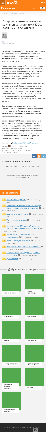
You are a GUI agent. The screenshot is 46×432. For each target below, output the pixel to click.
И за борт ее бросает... (16, 199)
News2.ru (7, 427)
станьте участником (24, 175)
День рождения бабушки (9, 410)
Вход (43, 3)
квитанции (18, 148)
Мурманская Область (16, 150)
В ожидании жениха (11, 364)
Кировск (27, 150)
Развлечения (8, 8)
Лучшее (5, 14)
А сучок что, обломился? (17, 214)
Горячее (14, 14)
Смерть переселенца (31, 292)
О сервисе (13, 427)
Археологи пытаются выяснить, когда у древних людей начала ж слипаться (23, 206)
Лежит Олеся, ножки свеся (18, 240)
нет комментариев (10, 152)
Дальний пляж (9, 316)
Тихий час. (7, 340)
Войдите (10, 175)
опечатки (7, 148)
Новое (22, 14)
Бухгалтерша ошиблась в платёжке (8, 386)
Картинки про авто (33, 364)
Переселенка (31, 316)
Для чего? (30, 387)
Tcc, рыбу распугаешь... (16, 220)
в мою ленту (35, 8)
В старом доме (32, 340)
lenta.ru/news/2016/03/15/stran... (25, 143)
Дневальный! (12, 258)
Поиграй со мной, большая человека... (23, 246)
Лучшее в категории (24, 269)
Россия (5, 150)
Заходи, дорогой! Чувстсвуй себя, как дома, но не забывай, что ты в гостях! (23, 227)
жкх (12, 148)
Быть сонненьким (10, 293)
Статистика (22, 427)
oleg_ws (13, 146)
